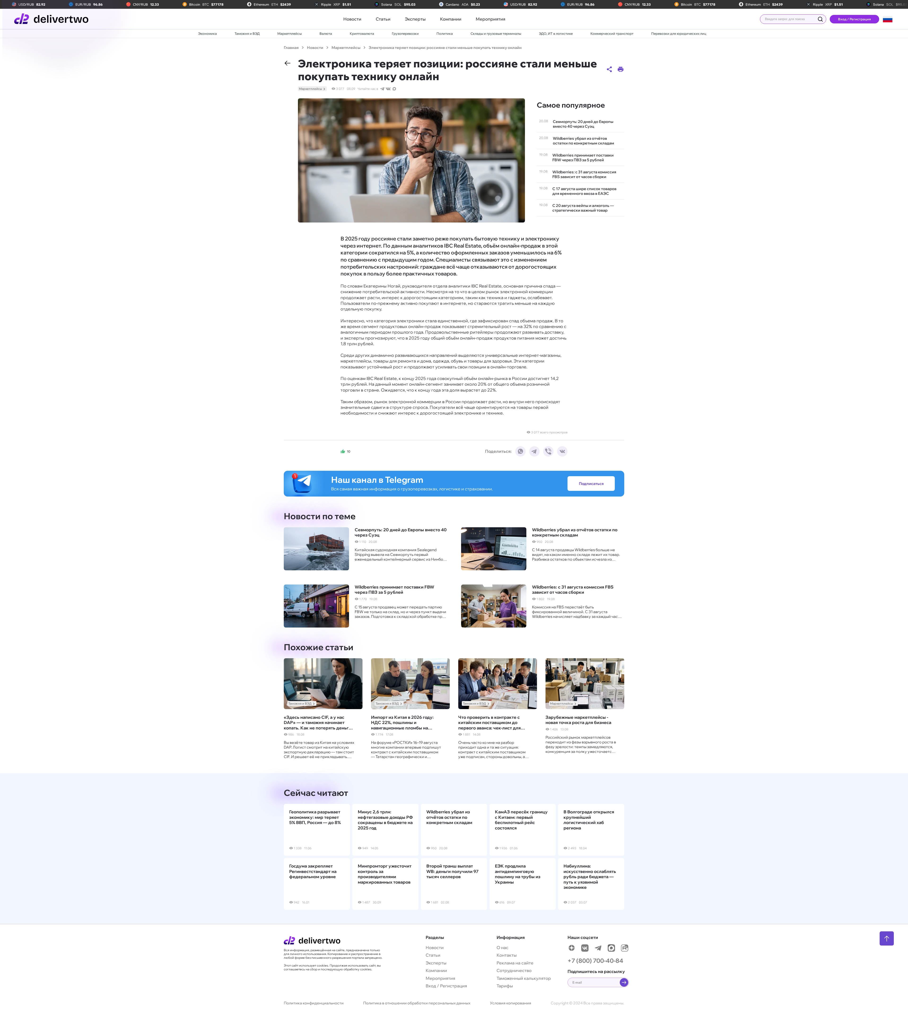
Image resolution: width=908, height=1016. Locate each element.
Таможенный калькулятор (524, 978)
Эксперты (415, 19)
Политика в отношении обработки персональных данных (416, 1003)
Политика (445, 33)
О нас (502, 947)
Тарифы (505, 986)
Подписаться (591, 483)
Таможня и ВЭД (247, 33)
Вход (431, 986)
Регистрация (453, 986)
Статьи (383, 19)
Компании (450, 19)
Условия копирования (510, 1003)
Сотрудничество (514, 970)
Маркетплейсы (289, 33)
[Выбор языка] (888, 19)
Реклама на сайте (515, 963)
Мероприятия (490, 19)
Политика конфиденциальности (314, 1003)
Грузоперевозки (405, 33)
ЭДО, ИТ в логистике (556, 33)
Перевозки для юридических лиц (678, 33)
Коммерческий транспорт (611, 33)
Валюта (325, 33)
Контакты (507, 955)
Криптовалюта (362, 33)
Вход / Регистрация (854, 19)
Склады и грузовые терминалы (496, 33)
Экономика (207, 33)
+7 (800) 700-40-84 (595, 960)
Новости (352, 19)
